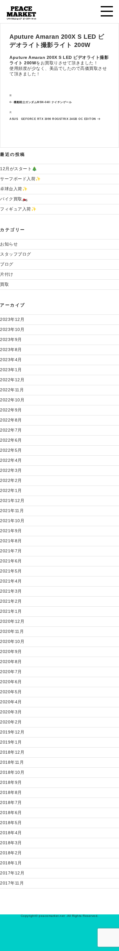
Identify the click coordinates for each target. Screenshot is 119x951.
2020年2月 (11, 722)
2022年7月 (11, 430)
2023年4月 (11, 359)
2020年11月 (12, 631)
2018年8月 (11, 792)
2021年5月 (11, 571)
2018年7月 (11, 802)
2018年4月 (11, 832)
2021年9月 (11, 530)
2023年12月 (12, 319)
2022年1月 (11, 490)
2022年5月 (11, 450)
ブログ (6, 264)
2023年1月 (11, 369)
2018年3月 (11, 842)
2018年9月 (11, 782)
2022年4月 (11, 460)
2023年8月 (11, 349)
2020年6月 (11, 681)
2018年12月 (12, 752)
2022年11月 (12, 389)
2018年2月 (11, 852)
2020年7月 (11, 671)
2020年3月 (11, 711)
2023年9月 (11, 339)
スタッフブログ (15, 254)
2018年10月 (12, 772)
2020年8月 (11, 661)
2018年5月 (11, 822)
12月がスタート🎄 (18, 168)
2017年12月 (12, 872)
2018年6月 (11, 812)
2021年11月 (12, 510)
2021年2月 (11, 601)
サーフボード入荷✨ (20, 178)
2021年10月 (12, 520)
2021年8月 (11, 540)
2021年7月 (11, 550)
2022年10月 (12, 399)
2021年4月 (11, 581)
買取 (4, 284)
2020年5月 (11, 691)
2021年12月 (12, 500)
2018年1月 (11, 862)
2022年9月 (11, 409)
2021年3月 (11, 591)
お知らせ (9, 244)
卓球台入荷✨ (13, 188)
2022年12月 (12, 379)
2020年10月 (12, 641)
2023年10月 (12, 329)
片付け (6, 274)
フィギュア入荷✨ (18, 208)
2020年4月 (11, 701)
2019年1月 (11, 742)
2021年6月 (11, 560)
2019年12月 (12, 732)
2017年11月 (12, 883)
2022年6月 (11, 440)
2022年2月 (11, 480)
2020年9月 (11, 651)
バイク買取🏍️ (13, 198)
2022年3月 (11, 470)
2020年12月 (12, 621)
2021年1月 (11, 611)
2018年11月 (12, 762)
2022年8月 (11, 420)
